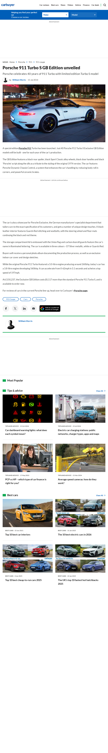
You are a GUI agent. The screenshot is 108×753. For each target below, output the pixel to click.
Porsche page (80, 290)
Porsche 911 (25, 148)
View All (99, 391)
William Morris (19, 80)
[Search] (105, 5)
